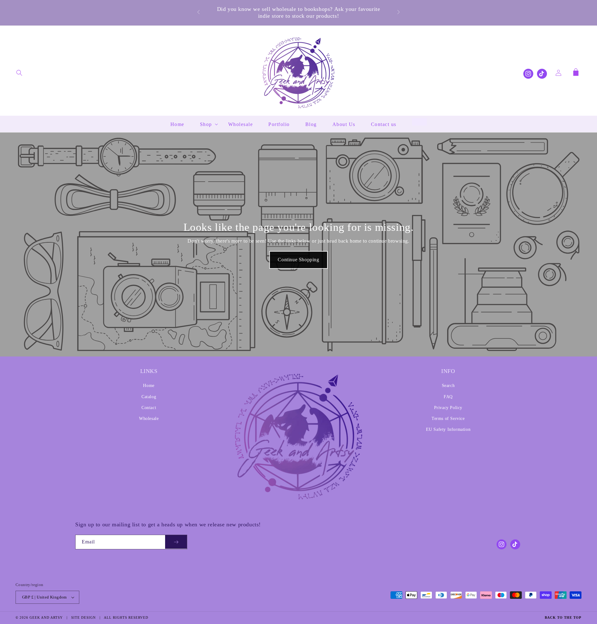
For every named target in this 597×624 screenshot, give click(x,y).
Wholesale (149, 418)
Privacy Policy (448, 407)
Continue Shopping (298, 259)
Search (448, 385)
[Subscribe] (176, 542)
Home (148, 385)
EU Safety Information (448, 429)
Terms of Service (448, 418)
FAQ (448, 396)
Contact (148, 407)
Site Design (83, 617)
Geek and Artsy (46, 617)
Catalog (148, 396)
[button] (19, 73)
